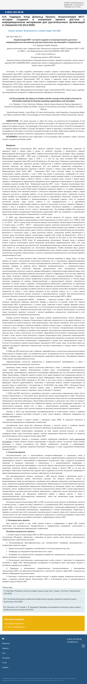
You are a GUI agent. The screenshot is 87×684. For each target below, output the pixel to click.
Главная (5, 667)
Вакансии (6, 643)
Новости (5, 648)
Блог (4, 653)
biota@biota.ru (19, 627)
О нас (4, 662)
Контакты (6, 658)
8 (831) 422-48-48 (14, 12)
